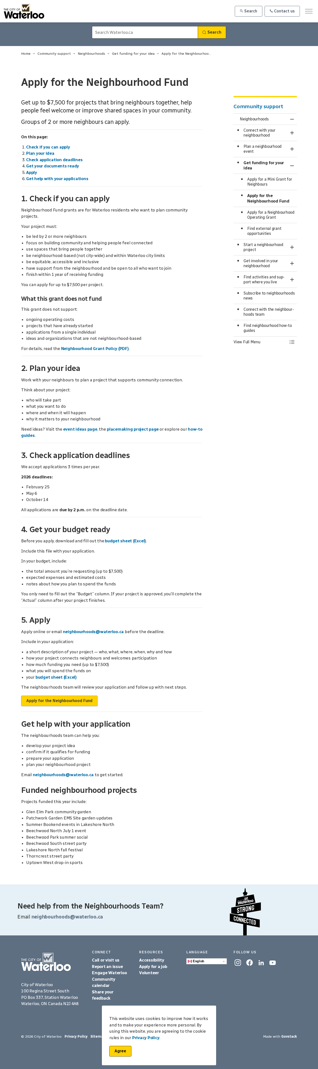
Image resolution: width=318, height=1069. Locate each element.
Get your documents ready (52, 165)
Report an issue (107, 966)
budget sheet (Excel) (125, 540)
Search (250, 11)
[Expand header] (308, 11)
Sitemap (97, 1036)
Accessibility (152, 960)
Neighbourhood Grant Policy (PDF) (95, 348)
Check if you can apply (48, 147)
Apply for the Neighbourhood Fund (59, 700)
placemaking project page (133, 429)
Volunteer (149, 972)
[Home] (52, 962)
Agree (120, 1051)
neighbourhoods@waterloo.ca (93, 631)
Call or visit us (105, 960)
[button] (260, 342)
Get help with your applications (57, 178)
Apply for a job (153, 966)
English (198, 961)
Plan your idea (40, 153)
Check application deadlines (54, 159)
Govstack (289, 1036)
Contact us (284, 11)
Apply (31, 172)
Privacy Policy (145, 1037)
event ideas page (80, 429)
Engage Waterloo (109, 972)
